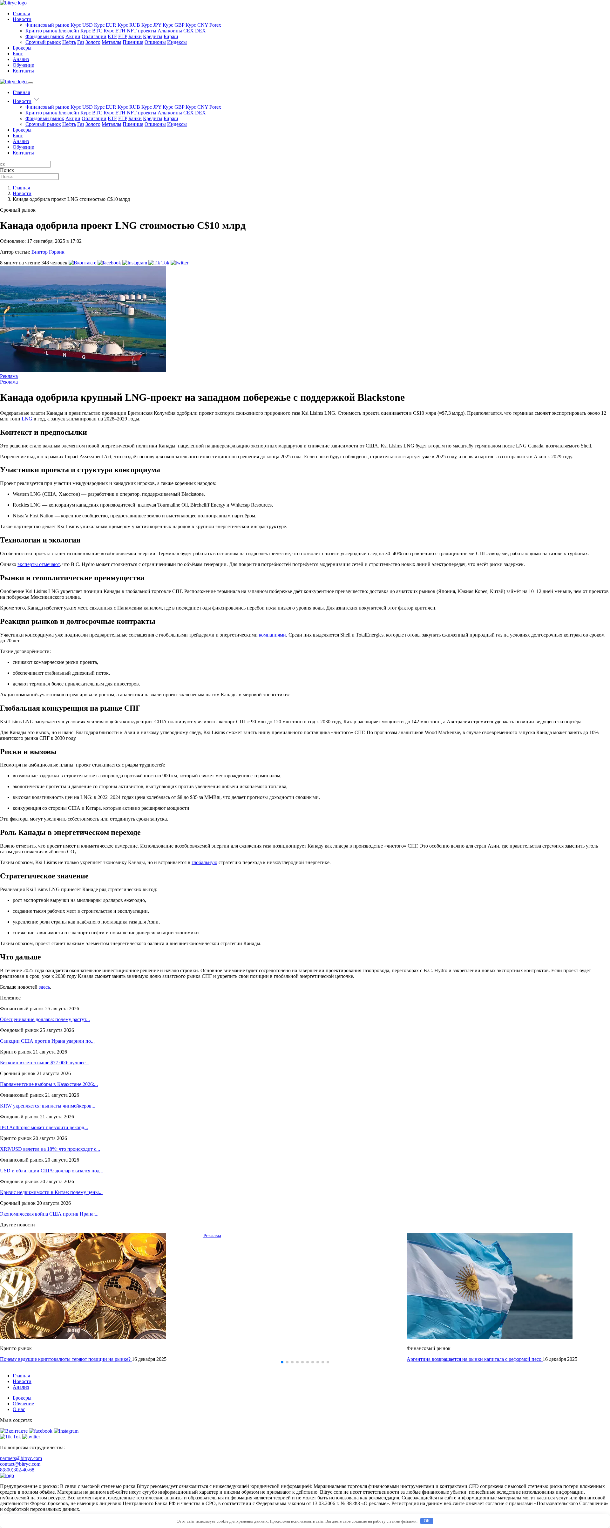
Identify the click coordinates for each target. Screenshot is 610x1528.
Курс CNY (197, 25)
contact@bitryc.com (20, 1464)
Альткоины (170, 30)
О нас (19, 1409)
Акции (72, 36)
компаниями (272, 635)
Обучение (23, 65)
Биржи (171, 36)
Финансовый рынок (47, 25)
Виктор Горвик (47, 252)
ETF (112, 36)
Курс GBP (173, 25)
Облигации (94, 36)
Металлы (111, 42)
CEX (188, 30)
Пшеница (133, 42)
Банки (135, 36)
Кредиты (152, 36)
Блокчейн (68, 30)
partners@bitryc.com (21, 1458)
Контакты (23, 70)
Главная (21, 13)
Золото (92, 42)
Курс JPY (151, 25)
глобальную (204, 862)
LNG (27, 418)
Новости (22, 19)
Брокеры (22, 48)
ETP (122, 36)
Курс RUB (129, 25)
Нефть (69, 42)
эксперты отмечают (38, 564)
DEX (200, 30)
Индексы (177, 42)
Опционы (155, 42)
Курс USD (82, 25)
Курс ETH (114, 30)
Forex (215, 25)
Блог (18, 53)
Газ (80, 42)
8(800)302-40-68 (17, 1469)
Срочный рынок (43, 42)
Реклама (9, 376)
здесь (44, 987)
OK (427, 1520)
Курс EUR (105, 25)
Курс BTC (91, 30)
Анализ (21, 59)
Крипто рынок (41, 30)
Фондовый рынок (44, 36)
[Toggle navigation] (30, 83)
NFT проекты (141, 30)
